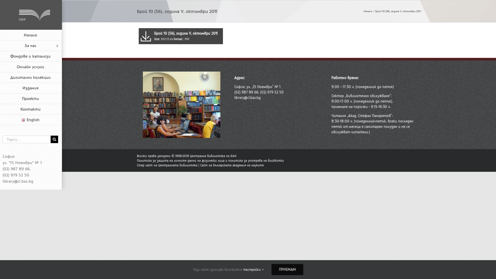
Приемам (287, 269)
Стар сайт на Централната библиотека (167, 165)
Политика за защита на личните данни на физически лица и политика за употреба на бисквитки (210, 160)
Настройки (252, 270)
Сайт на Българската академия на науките (232, 165)
